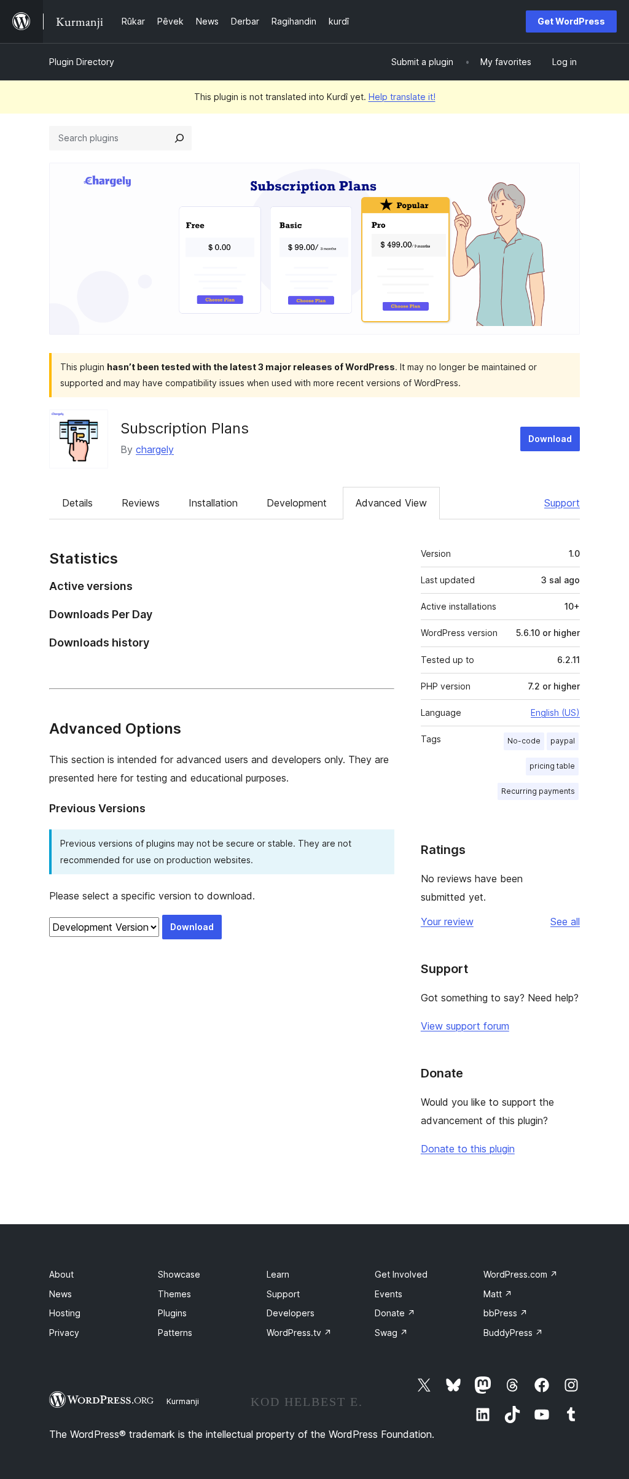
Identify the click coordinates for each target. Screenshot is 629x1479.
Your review (447, 921)
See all (565, 921)
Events (388, 1294)
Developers (290, 1313)
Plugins (172, 1313)
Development (297, 503)
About (61, 1274)
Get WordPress (571, 21)
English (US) (555, 712)
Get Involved (401, 1274)
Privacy (64, 1332)
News (60, 1294)
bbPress (505, 1313)
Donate (395, 1313)
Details (77, 503)
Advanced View (391, 503)
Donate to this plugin (468, 1149)
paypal (562, 740)
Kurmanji (182, 1401)
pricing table (552, 766)
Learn (278, 1274)
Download (550, 438)
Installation (213, 503)
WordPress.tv (299, 1332)
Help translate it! (402, 96)
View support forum (465, 1026)
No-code (524, 740)
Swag (391, 1332)
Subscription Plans (184, 428)
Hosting (64, 1313)
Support (562, 503)
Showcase (179, 1274)
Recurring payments (538, 791)
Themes (174, 1294)
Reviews (141, 503)
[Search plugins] (179, 138)
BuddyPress (513, 1332)
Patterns (175, 1332)
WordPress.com (520, 1274)
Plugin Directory (81, 61)
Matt (497, 1294)
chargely (155, 449)
